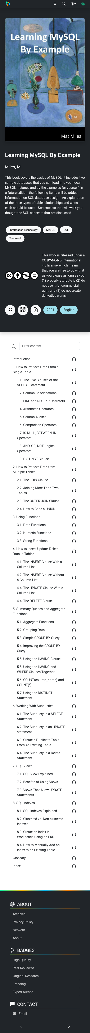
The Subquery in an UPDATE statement (41, 729)
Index (17, 866)
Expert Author (23, 992)
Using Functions (26, 517)
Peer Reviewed (23, 968)
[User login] (83, 4)
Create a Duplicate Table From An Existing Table (38, 742)
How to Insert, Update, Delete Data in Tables (35, 551)
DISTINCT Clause (33, 459)
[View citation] (10, 310)
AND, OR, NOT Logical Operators (36, 448)
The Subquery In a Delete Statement (38, 755)
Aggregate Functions (35, 622)
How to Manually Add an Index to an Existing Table (38, 847)
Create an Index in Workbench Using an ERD (35, 834)
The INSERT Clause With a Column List (39, 564)
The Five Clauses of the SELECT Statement (37, 382)
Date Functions (31, 525)
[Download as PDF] (36, 310)
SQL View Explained (35, 774)
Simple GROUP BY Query (38, 638)
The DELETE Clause (35, 601)
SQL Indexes (24, 803)
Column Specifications (37, 393)
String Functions (32, 541)
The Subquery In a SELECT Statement (40, 716)
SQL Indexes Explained (37, 811)
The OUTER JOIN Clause (38, 501)
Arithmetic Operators (35, 409)
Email (23, 1014)
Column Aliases (31, 417)
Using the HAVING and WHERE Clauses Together (36, 669)
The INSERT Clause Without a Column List (40, 577)
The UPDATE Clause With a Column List (40, 590)
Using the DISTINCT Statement (35, 695)
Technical (15, 238)
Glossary (19, 858)
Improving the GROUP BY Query (38, 648)
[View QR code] (23, 310)
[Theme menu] (73, 4)
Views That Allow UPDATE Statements (39, 792)
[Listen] (74, 359)
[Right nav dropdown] (55, 4)
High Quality (22, 960)
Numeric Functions (34, 533)
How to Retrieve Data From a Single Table (36, 369)
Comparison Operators (37, 425)
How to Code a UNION (36, 509)
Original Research (26, 976)
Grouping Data (31, 630)
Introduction (22, 359)
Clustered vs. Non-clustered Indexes (40, 821)
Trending (19, 984)
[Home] (8, 4)
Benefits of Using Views (37, 782)
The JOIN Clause (32, 480)
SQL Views (22, 766)
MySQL (50, 229)
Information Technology (23, 229)
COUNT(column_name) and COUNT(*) (40, 682)
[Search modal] (63, 4)
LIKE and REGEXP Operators (41, 401)
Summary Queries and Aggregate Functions (39, 611)
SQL (66, 229)
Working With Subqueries (33, 706)
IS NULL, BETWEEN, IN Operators (36, 435)
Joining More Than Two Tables (38, 490)
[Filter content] (14, 346)
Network (19, 930)
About (17, 938)
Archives (19, 914)
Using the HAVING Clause (38, 659)
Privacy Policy (23, 922)
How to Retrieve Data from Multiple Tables (34, 469)
